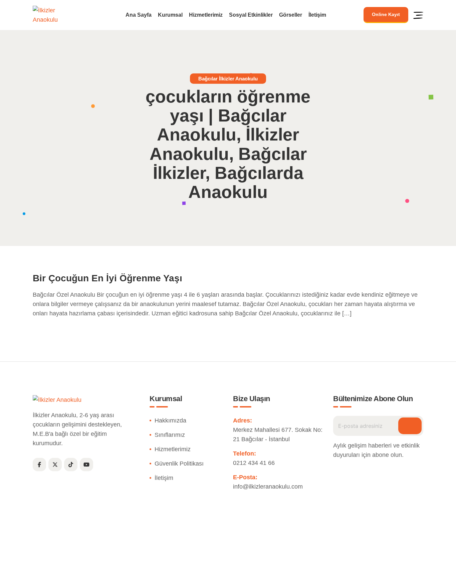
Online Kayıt (386, 14)
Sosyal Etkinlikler (251, 15)
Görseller (290, 15)
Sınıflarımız (170, 435)
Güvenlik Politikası (179, 463)
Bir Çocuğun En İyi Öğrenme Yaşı (107, 278)
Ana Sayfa (139, 15)
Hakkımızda (170, 420)
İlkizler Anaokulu (212, 555)
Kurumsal (170, 15)
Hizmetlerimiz (206, 15)
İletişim (317, 15)
